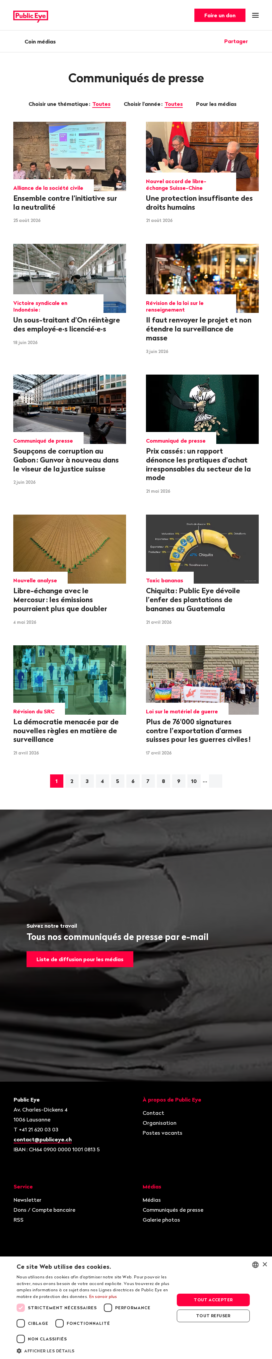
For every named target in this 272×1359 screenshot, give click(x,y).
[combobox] (255, 1264)
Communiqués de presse (173, 1209)
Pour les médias (217, 104)
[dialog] (136, 1307)
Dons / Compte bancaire (44, 1209)
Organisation (159, 1122)
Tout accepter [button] (213, 1299)
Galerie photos (161, 1219)
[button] (93, 1350)
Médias (152, 1199)
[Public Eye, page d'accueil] (30, 15)
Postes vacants (162, 1132)
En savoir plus (103, 1296)
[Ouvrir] (256, 41)
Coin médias (40, 41)
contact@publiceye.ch (43, 1139)
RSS (19, 1219)
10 (194, 781)
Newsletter (27, 1199)
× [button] (264, 1264)
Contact (153, 1112)
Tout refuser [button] (213, 1315)
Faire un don (220, 15)
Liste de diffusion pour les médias (79, 959)
